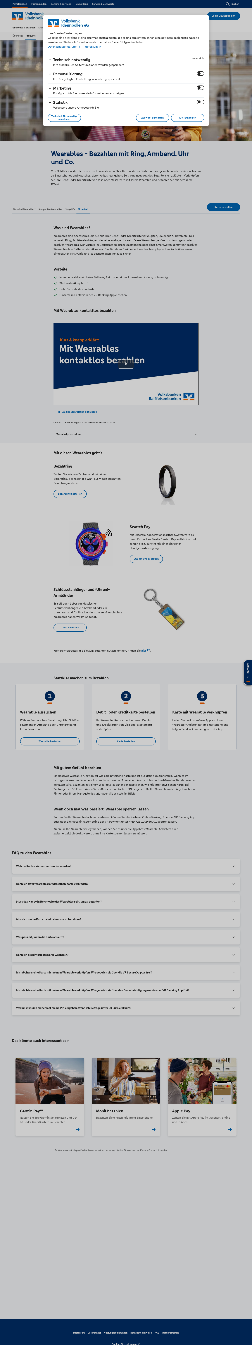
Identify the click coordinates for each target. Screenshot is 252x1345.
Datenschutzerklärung (62, 46)
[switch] (200, 73)
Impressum (91, 46)
